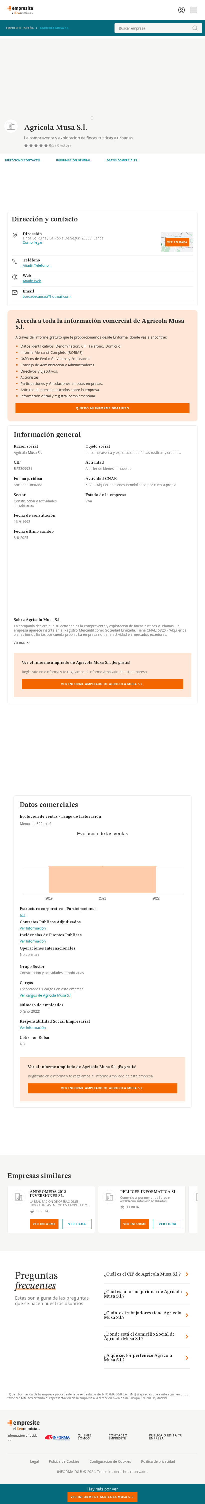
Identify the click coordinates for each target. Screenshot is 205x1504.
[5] (46, 145)
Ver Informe (44, 1224)
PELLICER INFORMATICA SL (148, 1192)
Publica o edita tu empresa (165, 1436)
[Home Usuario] (182, 10)
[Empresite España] (22, 10)
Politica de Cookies (64, 1461)
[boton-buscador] (195, 28)
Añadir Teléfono (36, 265)
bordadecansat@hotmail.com (46, 296)
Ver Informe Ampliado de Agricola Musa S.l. (102, 684)
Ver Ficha (77, 1224)
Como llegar (32, 242)
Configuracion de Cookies (110, 1461)
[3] (36, 145)
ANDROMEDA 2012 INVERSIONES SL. (48, 1194)
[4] (41, 145)
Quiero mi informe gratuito (102, 408)
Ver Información (33, 928)
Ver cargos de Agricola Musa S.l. (45, 995)
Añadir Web (32, 281)
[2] (31, 145)
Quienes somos (85, 1436)
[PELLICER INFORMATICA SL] (109, 1197)
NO (22, 915)
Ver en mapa (177, 242)
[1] (26, 145)
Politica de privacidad (158, 1461)
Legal (34, 1461)
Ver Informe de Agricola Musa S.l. (102, 1497)
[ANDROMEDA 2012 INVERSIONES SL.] (19, 1197)
